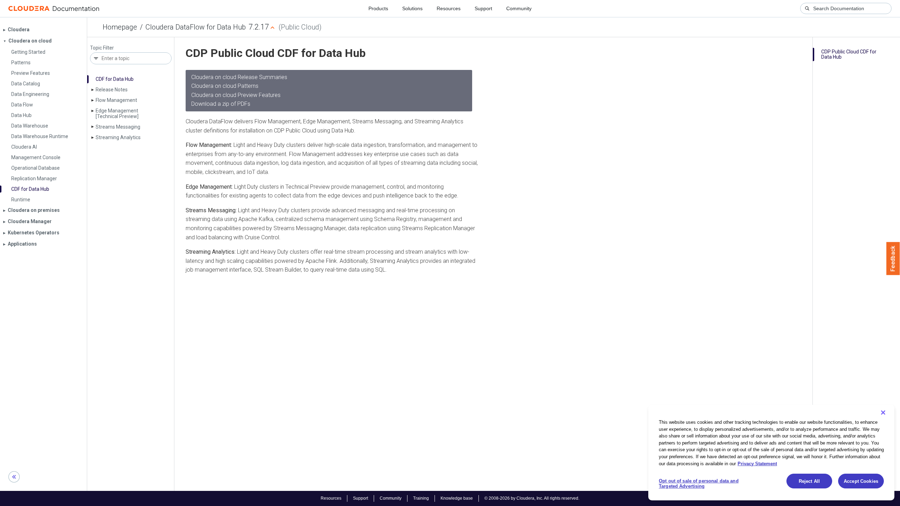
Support (483, 8)
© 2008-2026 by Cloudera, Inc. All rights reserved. (531, 498)
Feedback (893, 259)
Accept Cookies (861, 481)
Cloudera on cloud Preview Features (236, 95)
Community (519, 8)
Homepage (120, 27)
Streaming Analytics (118, 137)
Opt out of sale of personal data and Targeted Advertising (699, 483)
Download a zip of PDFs (220, 103)
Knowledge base (457, 498)
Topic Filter (102, 48)
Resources (449, 8)
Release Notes (112, 89)
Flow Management (116, 100)
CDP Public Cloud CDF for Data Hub (848, 54)
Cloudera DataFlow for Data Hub (196, 27)
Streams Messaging (118, 127)
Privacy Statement (757, 463)
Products (378, 8)
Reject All (809, 481)
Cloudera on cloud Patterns (224, 86)
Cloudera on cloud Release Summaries (239, 77)
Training (421, 498)
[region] (771, 452)
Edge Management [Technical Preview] (117, 113)
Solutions (412, 8)
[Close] (883, 412)
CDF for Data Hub (115, 79)
